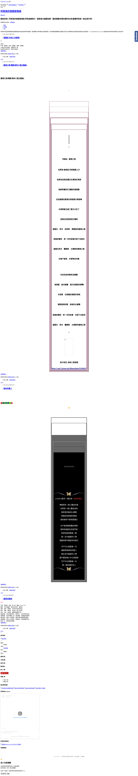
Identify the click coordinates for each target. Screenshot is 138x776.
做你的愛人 (7, 388)
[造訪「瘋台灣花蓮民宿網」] (19, 688)
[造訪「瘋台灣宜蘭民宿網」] (7, 688)
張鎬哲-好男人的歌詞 (11, 38)
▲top (2, 59)
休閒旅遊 (12, 22)
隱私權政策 (77, 756)
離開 (8, 773)
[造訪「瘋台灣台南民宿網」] (29, 688)
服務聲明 (83, 756)
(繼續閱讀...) (4, 51)
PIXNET (58, 756)
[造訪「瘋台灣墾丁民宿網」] (40, 688)
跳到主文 (3, 15)
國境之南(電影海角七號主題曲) (15, 65)
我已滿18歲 (3, 773)
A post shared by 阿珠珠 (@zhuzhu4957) (20, 736)
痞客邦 (10, 53)
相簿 (4, 25)
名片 (4, 28)
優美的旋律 (12, 56)
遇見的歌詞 (7, 599)
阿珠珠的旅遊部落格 (11, 11)
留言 (13, 53)
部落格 (5, 27)
